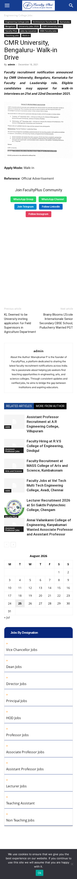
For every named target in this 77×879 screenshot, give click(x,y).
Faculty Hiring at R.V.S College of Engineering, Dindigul (45, 446)
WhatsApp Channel (52, 199)
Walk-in (26, 35)
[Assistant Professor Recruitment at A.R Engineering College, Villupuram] (14, 422)
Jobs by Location (29, 30)
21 (49, 596)
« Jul (7, 617)
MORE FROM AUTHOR (50, 406)
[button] (7, 5)
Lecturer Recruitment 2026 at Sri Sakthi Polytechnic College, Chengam (48, 505)
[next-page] (13, 544)
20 (40, 596)
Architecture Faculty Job (44, 21)
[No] (72, 864)
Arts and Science (13, 470)
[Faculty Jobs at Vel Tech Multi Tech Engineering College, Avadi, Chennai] (14, 485)
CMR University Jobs (52, 26)
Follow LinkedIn (51, 206)
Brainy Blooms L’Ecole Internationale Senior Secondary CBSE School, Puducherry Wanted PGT (56, 321)
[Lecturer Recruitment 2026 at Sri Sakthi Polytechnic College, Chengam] (14, 508)
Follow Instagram (38, 214)
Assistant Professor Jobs (12, 450)
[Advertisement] (38, 260)
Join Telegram (25, 206)
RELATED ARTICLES (19, 406)
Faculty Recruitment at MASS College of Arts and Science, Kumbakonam (47, 465)
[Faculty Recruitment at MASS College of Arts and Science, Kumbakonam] (14, 466)
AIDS (7, 427)
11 (20, 588)
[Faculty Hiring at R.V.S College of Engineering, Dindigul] (14, 446)
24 (9, 603)
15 (59, 588)
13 (40, 588)
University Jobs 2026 (29, 26)
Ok (39, 872)
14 (49, 588)
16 (68, 588)
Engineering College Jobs (18, 15)
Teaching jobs (12, 35)
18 (20, 596)
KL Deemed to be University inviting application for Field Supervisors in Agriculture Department (20, 323)
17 (9, 596)
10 (9, 588)
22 (59, 596)
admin (11, 64)
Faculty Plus (11, 30)
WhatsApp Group (23, 199)
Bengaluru (10, 26)
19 (30, 596)
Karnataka (65, 21)
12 (30, 588)
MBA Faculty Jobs (48, 30)
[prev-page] (6, 544)
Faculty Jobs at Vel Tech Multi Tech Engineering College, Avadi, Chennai (46, 485)
